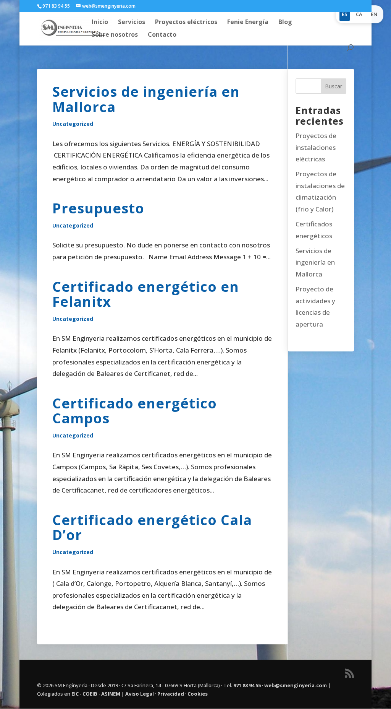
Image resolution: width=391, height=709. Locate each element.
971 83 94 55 (247, 685)
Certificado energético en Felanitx (145, 294)
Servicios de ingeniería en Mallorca (146, 99)
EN (374, 14)
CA (359, 14)
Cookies (197, 693)
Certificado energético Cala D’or (152, 528)
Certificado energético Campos (134, 411)
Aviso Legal (139, 693)
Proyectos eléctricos (186, 22)
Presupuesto (98, 208)
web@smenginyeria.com (295, 685)
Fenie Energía (247, 22)
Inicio (100, 22)
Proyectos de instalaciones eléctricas (316, 147)
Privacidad (170, 693)
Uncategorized (72, 123)
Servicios (131, 22)
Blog (285, 22)
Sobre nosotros (115, 35)
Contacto (162, 35)
